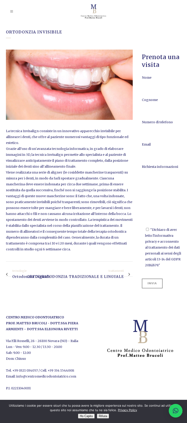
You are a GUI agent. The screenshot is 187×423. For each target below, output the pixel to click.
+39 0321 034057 (25, 370)
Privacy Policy (127, 410)
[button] (175, 411)
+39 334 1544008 (61, 370)
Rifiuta (103, 416)
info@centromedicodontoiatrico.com (46, 376)
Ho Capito (86, 416)
